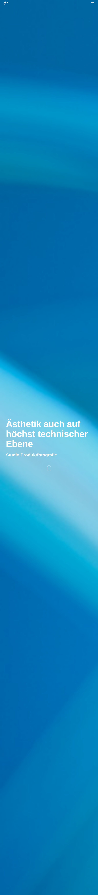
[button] (92, 3)
